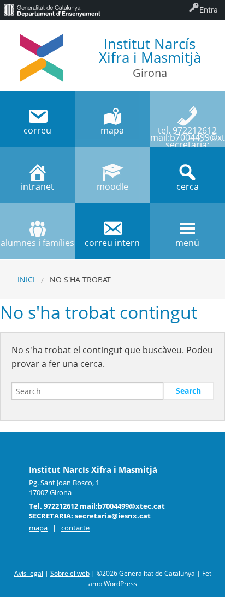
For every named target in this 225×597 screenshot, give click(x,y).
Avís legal (28, 573)
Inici (26, 279)
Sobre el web (70, 573)
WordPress (120, 583)
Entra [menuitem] (208, 9)
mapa (38, 528)
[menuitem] (52, 10)
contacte (75, 528)
